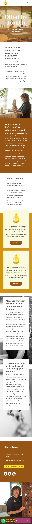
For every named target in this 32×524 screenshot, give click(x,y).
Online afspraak (24, 520)
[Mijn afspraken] (17, 520)
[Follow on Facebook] (5, 474)
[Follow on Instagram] (14, 474)
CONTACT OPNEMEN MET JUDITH (14, 466)
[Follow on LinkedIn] (9, 474)
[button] (3, 521)
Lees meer (16, 243)
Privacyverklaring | (11, 521)
